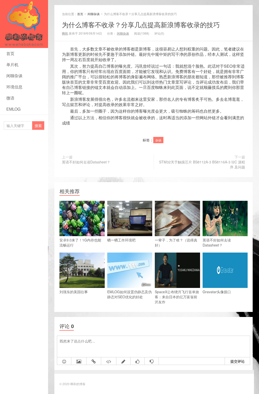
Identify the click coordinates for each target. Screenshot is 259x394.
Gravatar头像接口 (217, 291)
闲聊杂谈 (14, 76)
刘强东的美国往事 (73, 291)
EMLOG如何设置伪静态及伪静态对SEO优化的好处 (129, 294)
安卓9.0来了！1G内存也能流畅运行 (80, 242)
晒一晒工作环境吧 (121, 239)
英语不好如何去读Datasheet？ (86, 161)
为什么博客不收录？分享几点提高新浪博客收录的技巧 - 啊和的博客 (23, 47)
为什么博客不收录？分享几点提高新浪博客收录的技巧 (141, 24)
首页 (10, 53)
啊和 (65, 33)
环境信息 (14, 87)
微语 (10, 98)
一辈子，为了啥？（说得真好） (176, 242)
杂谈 (158, 140)
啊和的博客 (77, 384)
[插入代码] (108, 361)
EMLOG (13, 109)
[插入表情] (64, 361)
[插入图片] (79, 361)
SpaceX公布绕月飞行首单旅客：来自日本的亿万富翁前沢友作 (177, 296)
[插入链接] (94, 361)
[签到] (123, 361)
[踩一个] (152, 361)
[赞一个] (138, 361)
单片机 (12, 64)
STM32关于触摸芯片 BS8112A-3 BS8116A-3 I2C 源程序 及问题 (202, 164)
